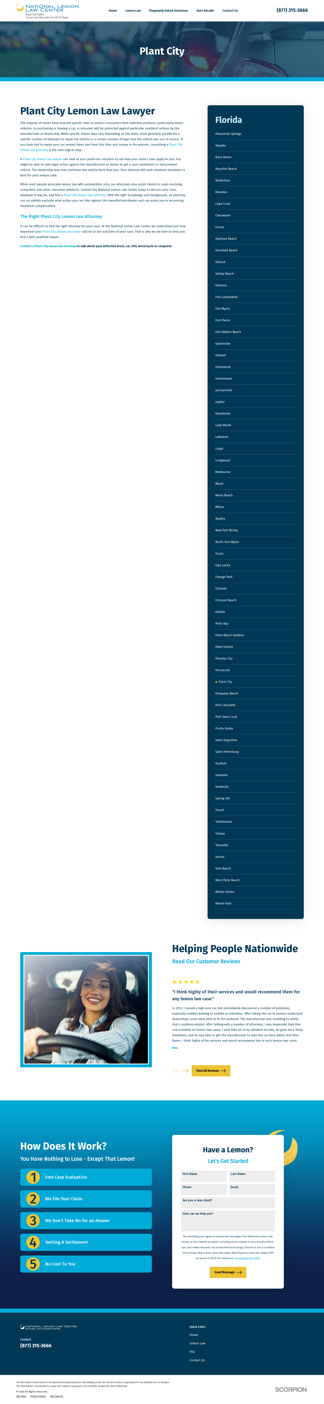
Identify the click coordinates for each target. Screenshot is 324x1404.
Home (194, 1335)
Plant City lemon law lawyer (42, 159)
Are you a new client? (197, 1200)
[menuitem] (255, 134)
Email (234, 1187)
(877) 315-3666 (292, 10)
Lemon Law (197, 1343)
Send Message (224, 1272)
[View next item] (185, 1070)
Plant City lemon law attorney (85, 195)
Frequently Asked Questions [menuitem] (168, 11)
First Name (190, 1174)
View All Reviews (207, 1071)
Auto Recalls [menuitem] (205, 11)
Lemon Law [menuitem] (133, 11)
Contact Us (197, 1360)
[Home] (47, 10)
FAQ (192, 1352)
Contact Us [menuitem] (230, 11)
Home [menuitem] (113, 11)
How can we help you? (198, 1213)
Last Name (238, 1174)
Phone (187, 1187)
